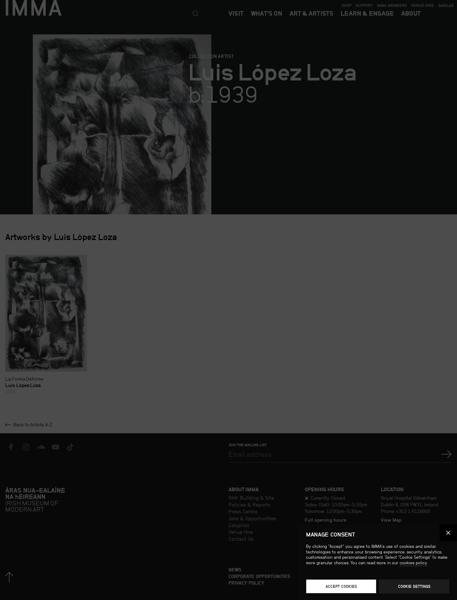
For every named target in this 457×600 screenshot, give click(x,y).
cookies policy (413, 562)
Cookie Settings (414, 586)
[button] (448, 533)
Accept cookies (341, 586)
